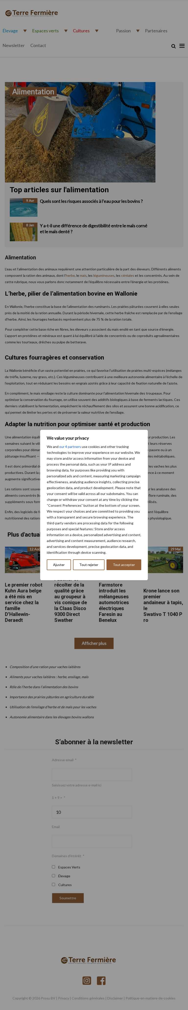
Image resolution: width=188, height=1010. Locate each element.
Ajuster (59, 565)
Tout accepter (124, 565)
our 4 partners (70, 447)
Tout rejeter (88, 565)
